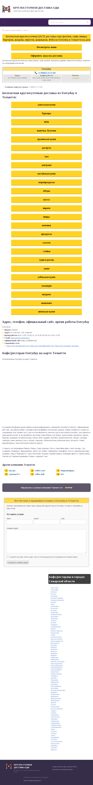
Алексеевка (54, 590)
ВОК (46, 121)
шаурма (46, 294)
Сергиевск (54, 719)
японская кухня (46, 311)
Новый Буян (55, 672)
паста (46, 199)
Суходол (54, 731)
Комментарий (12, 528)
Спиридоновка (56, 725)
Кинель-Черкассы (57, 631)
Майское (54, 651)
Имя (9, 518)
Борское (53, 602)
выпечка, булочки (46, 130)
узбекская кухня (46, 277)
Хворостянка (55, 743)
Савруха (53, 711)
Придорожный (56, 698)
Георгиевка (54, 612)
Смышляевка (55, 723)
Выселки (54, 610)
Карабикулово (56, 627)
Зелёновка (54, 618)
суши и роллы (46, 259)
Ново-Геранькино (56, 664)
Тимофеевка (55, 737)
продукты (46, 233)
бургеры (46, 113)
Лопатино (54, 649)
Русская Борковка (57, 709)
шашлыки (46, 302)
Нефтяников (55, 659)
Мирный (54, 655)
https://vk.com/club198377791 (18, 346)
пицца (46, 216)
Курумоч (54, 647)
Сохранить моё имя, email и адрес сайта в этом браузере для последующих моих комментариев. (43, 557)
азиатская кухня (46, 104)
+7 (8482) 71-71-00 (46, 72)
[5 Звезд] (79, 78)
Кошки (53, 635)
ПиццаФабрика (67, 470)
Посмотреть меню (46, 47)
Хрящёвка (54, 745)
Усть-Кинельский (56, 741)
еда (47, 156)
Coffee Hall (39, 474)
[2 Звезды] (74, 78)
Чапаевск (54, 748)
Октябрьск (54, 676)
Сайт (63, 518)
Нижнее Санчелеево (57, 661)
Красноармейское (57, 641)
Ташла (53, 735)
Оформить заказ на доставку (46, 55)
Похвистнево (55, 694)
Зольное (53, 620)
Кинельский (55, 633)
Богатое (53, 594)
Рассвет (53, 704)
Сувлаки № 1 (14, 474)
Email (36, 518)
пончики (46, 225)
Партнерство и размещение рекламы (62, 769)
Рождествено (55, 707)
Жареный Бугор (56, 614)
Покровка (54, 692)
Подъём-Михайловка (58, 690)
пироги (46, 208)
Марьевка (54, 653)
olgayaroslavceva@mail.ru (20, 338)
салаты (46, 242)
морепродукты (46, 182)
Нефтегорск (54, 657)
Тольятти (54, 739)
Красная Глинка (56, 637)
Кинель (53, 629)
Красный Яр (55, 643)
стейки (46, 251)
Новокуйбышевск (56, 668)
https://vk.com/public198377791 (42, 346)
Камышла (54, 625)
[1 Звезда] (73, 78)
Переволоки (55, 682)
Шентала (54, 750)
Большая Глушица (57, 598)
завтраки (46, 165)
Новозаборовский (57, 666)
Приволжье (54, 696)
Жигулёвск (54, 616)
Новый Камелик (56, 674)
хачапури (47, 285)
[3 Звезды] (76, 78)
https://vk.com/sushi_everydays (67, 346)
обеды (46, 190)
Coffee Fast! (40, 470)
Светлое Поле (55, 717)
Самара (53, 713)
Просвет (53, 702)
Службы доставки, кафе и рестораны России (64, 767)
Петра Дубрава (56, 686)
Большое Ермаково (57, 600)
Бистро (12, 470)
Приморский (55, 700)
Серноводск (55, 721)
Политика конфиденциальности (32, 780)
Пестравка (54, 684)
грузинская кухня (46, 139)
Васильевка (55, 606)
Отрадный (54, 680)
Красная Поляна (56, 639)
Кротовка (54, 645)
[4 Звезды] (77, 78)
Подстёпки (54, 688)
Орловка (54, 678)
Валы (52, 604)
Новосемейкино (56, 670)
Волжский (54, 608)
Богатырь (54, 596)
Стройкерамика (56, 727)
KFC (62, 474)
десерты (46, 147)
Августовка (54, 588)
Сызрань (54, 733)
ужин (46, 268)
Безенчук (54, 592)
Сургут (53, 729)
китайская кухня (46, 173)
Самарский (54, 715)
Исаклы (53, 623)
